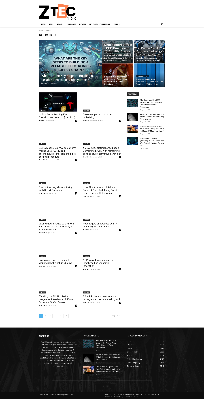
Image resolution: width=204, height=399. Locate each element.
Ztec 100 (85, 120)
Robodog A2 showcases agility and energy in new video (100, 225)
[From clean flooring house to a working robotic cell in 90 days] (58, 247)
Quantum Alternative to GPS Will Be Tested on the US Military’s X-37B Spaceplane (57, 226)
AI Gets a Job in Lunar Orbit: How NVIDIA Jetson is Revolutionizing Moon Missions (152, 116)
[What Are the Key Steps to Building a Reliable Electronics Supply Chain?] (70, 63)
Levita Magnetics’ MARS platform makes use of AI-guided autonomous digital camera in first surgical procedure (57, 152)
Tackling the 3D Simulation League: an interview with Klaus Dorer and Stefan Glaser (56, 299)
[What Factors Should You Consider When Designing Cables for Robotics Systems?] (149, 51)
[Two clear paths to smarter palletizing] (102, 102)
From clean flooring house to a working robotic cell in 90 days (55, 261)
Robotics (45, 72)
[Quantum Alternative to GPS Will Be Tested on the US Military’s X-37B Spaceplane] (58, 211)
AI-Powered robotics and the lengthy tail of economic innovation (98, 263)
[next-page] (67, 316)
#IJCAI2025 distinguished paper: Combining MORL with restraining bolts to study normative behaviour (102, 151)
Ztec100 (41, 120)
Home (41, 31)
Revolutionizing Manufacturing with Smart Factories (55, 189)
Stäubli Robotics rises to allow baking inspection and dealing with (102, 298)
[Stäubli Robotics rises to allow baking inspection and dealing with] (102, 283)
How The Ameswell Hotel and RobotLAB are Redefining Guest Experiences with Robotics (100, 190)
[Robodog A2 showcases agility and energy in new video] (102, 211)
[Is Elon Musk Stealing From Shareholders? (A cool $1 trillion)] (58, 102)
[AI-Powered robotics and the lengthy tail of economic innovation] (102, 247)
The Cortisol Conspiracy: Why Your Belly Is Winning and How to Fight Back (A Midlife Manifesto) (152, 128)
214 (61, 316)
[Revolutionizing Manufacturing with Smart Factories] (58, 174)
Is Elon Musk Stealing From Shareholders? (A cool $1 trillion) (57, 116)
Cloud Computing (142, 76)
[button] (162, 24)
